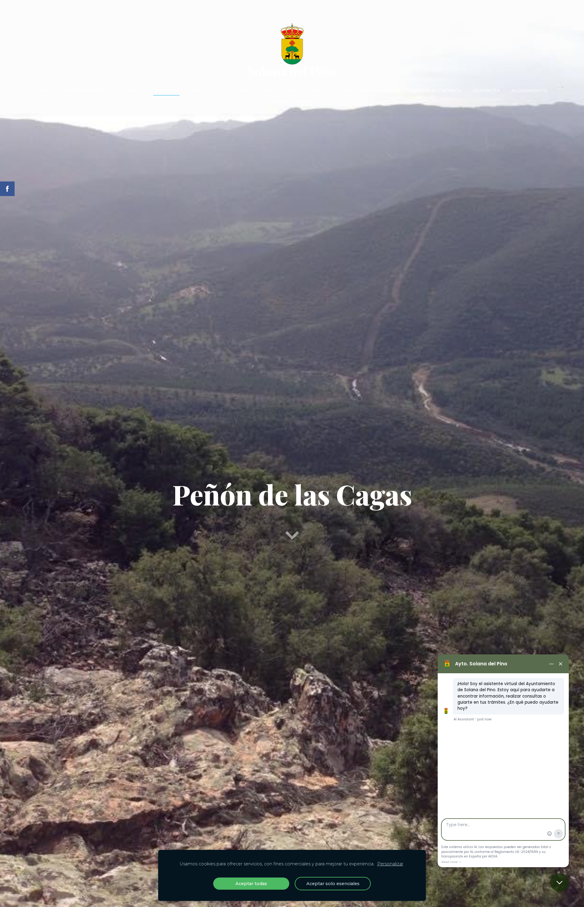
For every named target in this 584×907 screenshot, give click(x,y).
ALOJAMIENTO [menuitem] (529, 90)
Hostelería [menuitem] (302, 90)
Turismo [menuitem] (166, 90)
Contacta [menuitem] (486, 90)
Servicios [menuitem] (202, 90)
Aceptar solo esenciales (333, 883)
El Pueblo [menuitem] (129, 90)
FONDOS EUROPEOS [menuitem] (292, 101)
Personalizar (390, 864)
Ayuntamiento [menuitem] (84, 90)
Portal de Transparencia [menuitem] (365, 90)
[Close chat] (559, 882)
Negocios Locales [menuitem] (251, 90)
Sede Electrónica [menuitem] (436, 90)
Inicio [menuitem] (45, 90)
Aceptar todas (251, 883)
